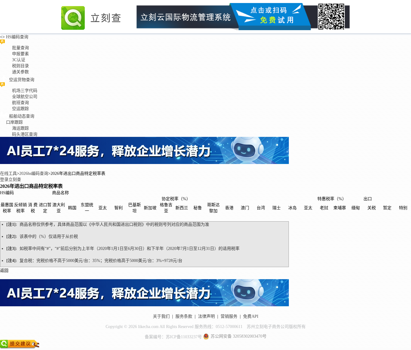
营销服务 (229, 316)
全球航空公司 (24, 96)
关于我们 (161, 316)
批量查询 (20, 48)
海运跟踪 (20, 128)
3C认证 (18, 60)
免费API (250, 316)
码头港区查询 (24, 134)
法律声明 (206, 316)
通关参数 (20, 72)
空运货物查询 (21, 79)
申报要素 (20, 54)
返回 (4, 270)
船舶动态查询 (21, 116)
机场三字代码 (24, 90)
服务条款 (183, 316)
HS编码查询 (16, 37)
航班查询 (20, 102)
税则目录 (20, 66)
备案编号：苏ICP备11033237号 (173, 337)
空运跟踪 (20, 108)
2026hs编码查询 (33, 173)
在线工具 (8, 173)
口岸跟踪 (14, 122)
